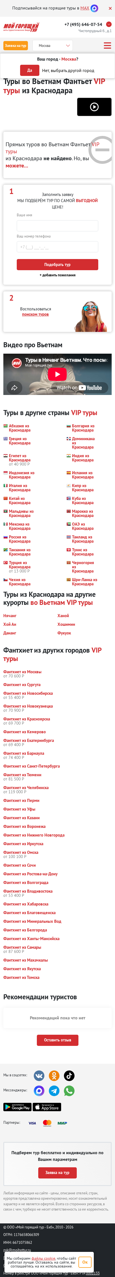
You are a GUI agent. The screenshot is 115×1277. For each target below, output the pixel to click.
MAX (84, 8)
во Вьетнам (47, 602)
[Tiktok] (69, 1075)
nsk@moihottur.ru (17, 1250)
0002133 (93, 1273)
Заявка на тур (15, 45)
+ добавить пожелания (58, 275)
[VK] (39, 1075)
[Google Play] (17, 1107)
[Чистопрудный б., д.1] (110, 24)
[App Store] (47, 1107)
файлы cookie (43, 1258)
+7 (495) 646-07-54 (83, 24)
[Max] (94, 8)
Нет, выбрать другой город (68, 70)
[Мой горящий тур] (21, 27)
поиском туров (35, 314)
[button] (94, 107)
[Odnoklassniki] (54, 1075)
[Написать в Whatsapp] (69, 1091)
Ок (85, 1262)
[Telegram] (54, 1091)
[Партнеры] (49, 1123)
